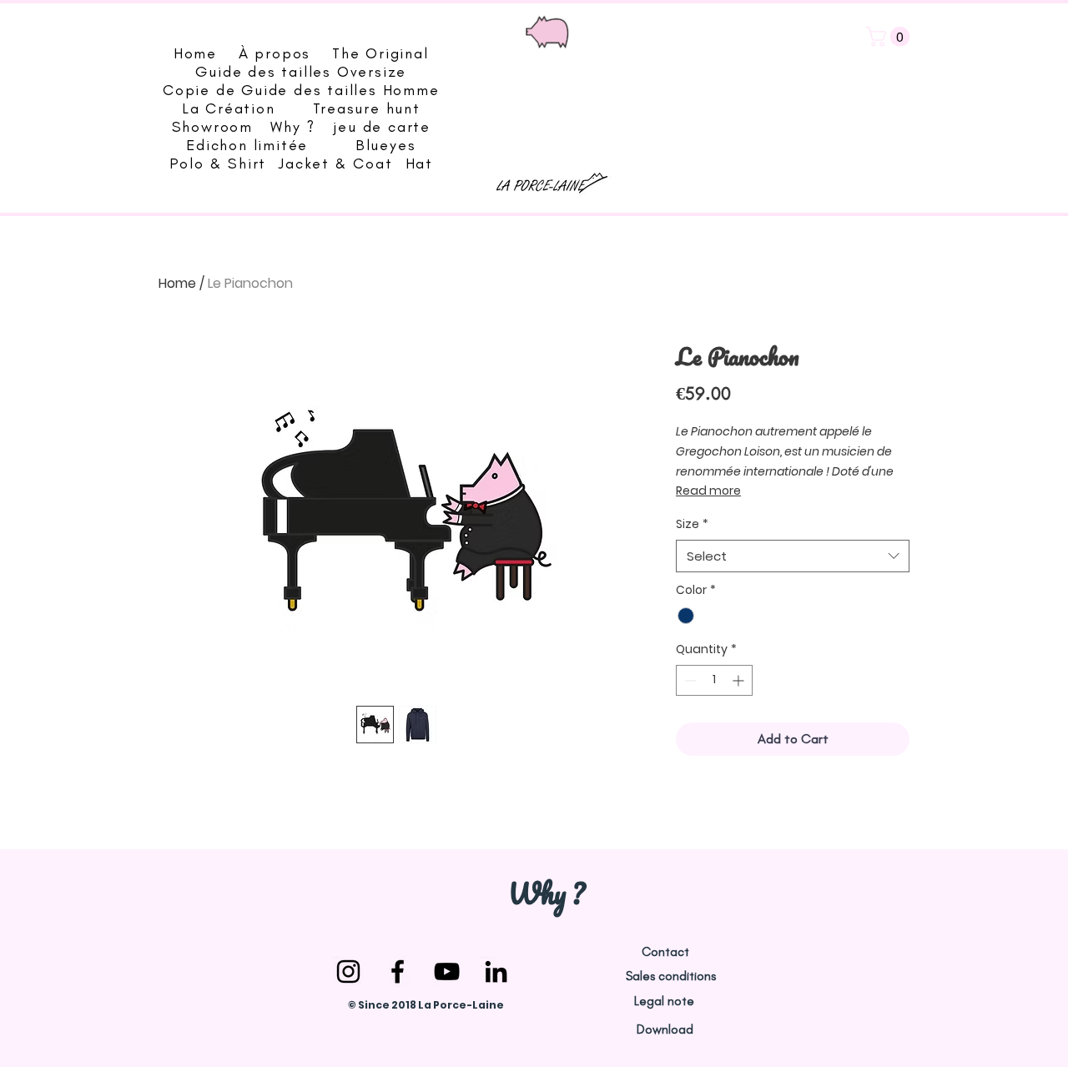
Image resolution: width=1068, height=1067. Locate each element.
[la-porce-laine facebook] (397, 971)
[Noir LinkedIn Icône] (496, 971)
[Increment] (739, 680)
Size (692, 524)
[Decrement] (688, 680)
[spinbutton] (714, 680)
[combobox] (792, 556)
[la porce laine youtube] (446, 971)
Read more (708, 490)
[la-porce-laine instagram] (348, 971)
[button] (890, 37)
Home (177, 283)
